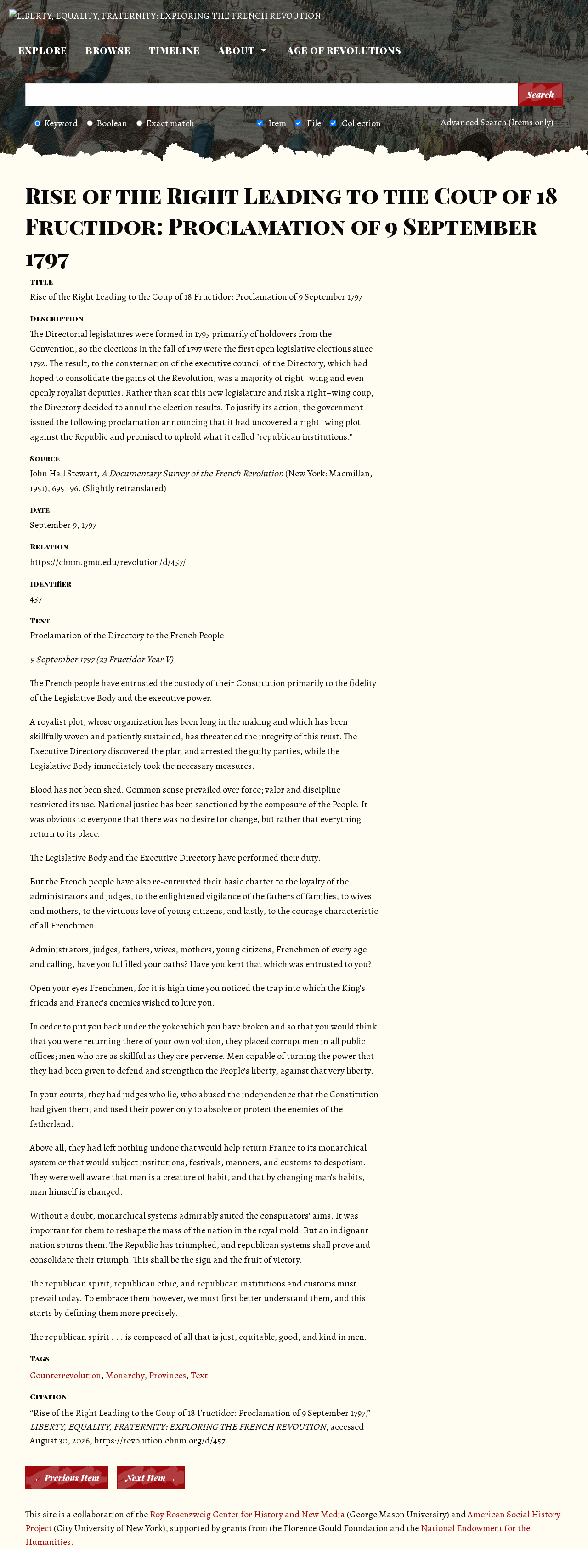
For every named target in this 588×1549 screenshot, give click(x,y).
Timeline (174, 50)
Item (277, 123)
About (236, 50)
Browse (107, 50)
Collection (361, 123)
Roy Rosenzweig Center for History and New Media (247, 1514)
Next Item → (151, 1477)
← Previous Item (66, 1477)
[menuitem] (42, 50)
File (314, 123)
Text (199, 1375)
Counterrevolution (65, 1375)
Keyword (61, 123)
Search (540, 94)
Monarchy (125, 1375)
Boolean (111, 123)
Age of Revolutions (344, 50)
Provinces (167, 1375)
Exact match (170, 123)
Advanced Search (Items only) (497, 122)
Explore (42, 50)
